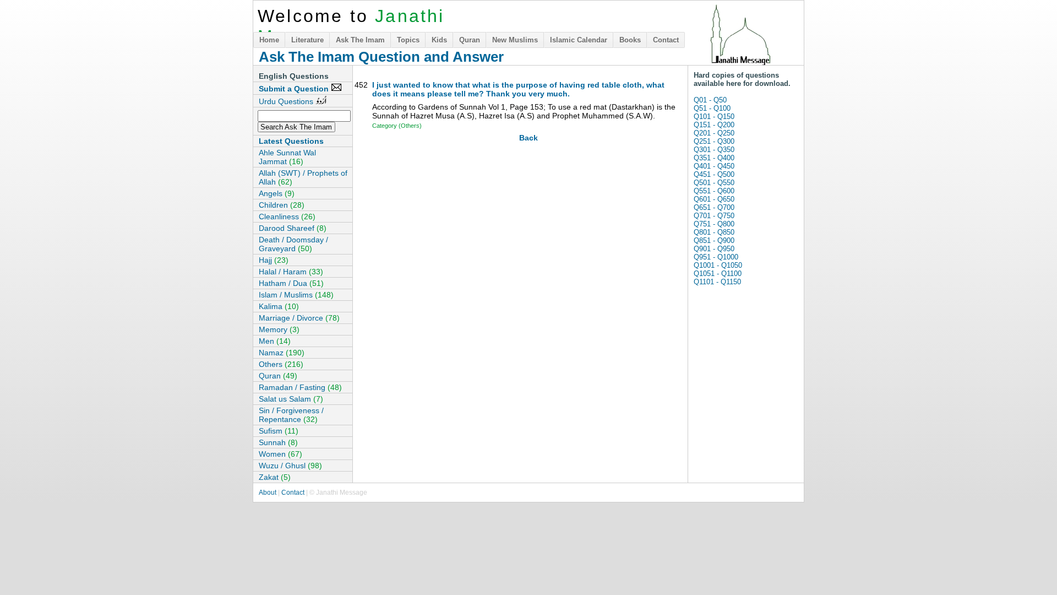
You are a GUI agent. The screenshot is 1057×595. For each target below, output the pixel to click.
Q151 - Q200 (714, 125)
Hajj (273, 260)
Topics (408, 40)
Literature (307, 40)
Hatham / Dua (291, 283)
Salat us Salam (291, 398)
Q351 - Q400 (714, 158)
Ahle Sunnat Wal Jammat (287, 157)
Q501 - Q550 (714, 182)
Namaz (281, 352)
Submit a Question (295, 88)
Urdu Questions (287, 101)
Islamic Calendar (578, 40)
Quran (469, 40)
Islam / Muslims (296, 294)
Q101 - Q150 (714, 116)
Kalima (279, 306)
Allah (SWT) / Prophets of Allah (303, 177)
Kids (439, 40)
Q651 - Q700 (714, 207)
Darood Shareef (292, 228)
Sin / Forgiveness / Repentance (291, 415)
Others (281, 364)
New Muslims (515, 40)
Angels (277, 193)
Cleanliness (287, 216)
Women (280, 454)
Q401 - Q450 (714, 166)
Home (269, 40)
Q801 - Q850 (714, 232)
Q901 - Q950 (714, 249)
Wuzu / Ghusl (290, 465)
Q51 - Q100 (712, 108)
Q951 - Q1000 (716, 257)
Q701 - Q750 (714, 216)
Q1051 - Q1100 (718, 273)
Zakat (275, 477)
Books (630, 40)
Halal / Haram (291, 271)
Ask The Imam (360, 40)
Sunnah (278, 442)
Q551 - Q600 (714, 191)
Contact (666, 40)
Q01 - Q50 (710, 100)
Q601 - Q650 (714, 199)
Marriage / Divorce (299, 317)
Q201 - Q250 (714, 133)
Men (275, 341)
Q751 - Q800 (714, 224)
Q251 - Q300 (714, 141)
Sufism (278, 430)
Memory (279, 329)
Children (281, 205)
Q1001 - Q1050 (718, 265)
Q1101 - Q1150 (717, 282)
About (267, 492)
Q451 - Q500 (714, 174)
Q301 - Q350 (714, 149)
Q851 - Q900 (714, 240)
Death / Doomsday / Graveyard (293, 244)
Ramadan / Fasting (300, 387)
